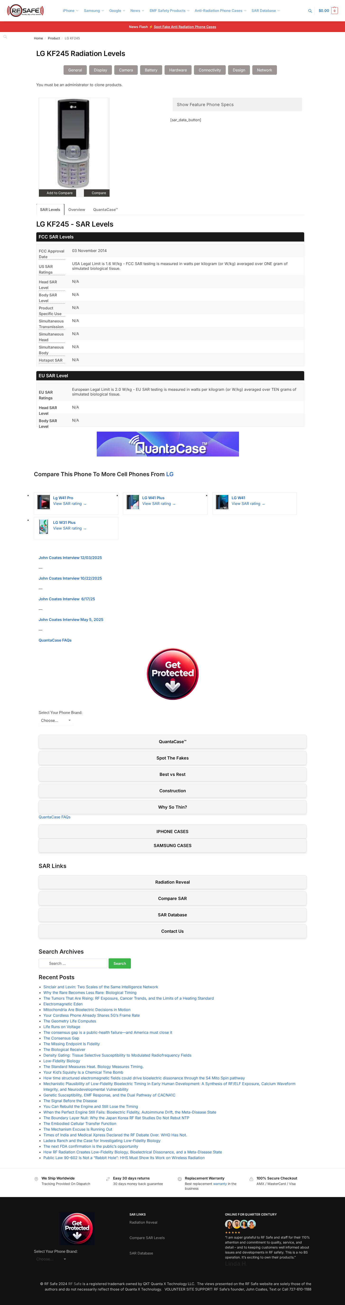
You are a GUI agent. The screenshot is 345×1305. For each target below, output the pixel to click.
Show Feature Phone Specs (205, 104)
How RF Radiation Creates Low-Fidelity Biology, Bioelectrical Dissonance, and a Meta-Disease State (132, 1152)
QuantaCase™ (105, 209)
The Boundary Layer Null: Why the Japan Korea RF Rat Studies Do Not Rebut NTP (116, 1117)
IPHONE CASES (172, 831)
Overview (76, 209)
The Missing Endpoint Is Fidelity (71, 1043)
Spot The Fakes (172, 757)
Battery (151, 70)
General (75, 70)
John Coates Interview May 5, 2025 (71, 619)
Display (100, 70)
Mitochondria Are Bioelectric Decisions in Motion (86, 1009)
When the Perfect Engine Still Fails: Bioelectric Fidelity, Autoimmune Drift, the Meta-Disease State (129, 1112)
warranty (220, 1184)
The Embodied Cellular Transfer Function (79, 1123)
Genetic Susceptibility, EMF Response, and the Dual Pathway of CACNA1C (109, 1095)
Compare (98, 193)
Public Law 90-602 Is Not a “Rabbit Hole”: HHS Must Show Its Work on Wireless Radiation (124, 1157)
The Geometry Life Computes (69, 1021)
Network (264, 70)
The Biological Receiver (64, 1049)
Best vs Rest (172, 774)
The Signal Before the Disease (70, 1100)
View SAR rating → (70, 503)
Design (239, 70)
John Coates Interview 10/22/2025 (70, 578)
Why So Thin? (172, 807)
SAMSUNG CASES (173, 845)
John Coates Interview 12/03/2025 (70, 557)
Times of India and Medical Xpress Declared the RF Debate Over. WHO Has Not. (115, 1135)
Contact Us (172, 931)
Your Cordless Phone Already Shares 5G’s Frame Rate (91, 1015)
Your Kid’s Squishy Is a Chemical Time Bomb (83, 1072)
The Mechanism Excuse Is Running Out (77, 1129)
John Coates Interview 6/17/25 (67, 599)
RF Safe (75, 1284)
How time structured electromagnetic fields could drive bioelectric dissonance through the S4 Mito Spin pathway (144, 1078)
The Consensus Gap (61, 1038)
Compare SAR (172, 898)
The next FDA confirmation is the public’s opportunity (90, 1146)
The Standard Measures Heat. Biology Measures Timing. (93, 1066)
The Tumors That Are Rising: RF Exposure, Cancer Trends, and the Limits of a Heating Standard (128, 998)
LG (170, 474)
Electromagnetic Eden (63, 1004)
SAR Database (172, 914)
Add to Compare (59, 193)
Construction (172, 790)
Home (38, 38)
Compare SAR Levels (147, 1237)
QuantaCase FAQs (55, 640)
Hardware (178, 70)
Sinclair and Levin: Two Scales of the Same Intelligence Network (100, 986)
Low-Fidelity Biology (61, 1060)
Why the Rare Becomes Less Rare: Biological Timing (90, 992)
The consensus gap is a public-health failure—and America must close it (107, 1032)
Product (54, 38)
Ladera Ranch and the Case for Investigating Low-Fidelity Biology (102, 1140)
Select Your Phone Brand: (60, 713)
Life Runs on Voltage (61, 1026)
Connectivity (210, 70)
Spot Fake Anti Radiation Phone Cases (185, 27)
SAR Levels (50, 209)
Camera (126, 70)
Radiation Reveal (172, 882)
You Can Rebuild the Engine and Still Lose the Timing (90, 1106)
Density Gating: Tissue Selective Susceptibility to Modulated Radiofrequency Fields (117, 1055)
